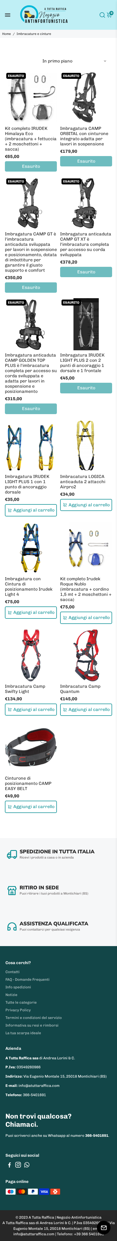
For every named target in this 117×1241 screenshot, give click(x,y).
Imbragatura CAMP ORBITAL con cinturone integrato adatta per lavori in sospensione (84, 136)
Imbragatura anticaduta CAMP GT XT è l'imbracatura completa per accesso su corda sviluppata (85, 244)
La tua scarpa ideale (23, 1033)
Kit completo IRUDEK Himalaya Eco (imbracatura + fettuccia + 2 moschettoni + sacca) (31, 139)
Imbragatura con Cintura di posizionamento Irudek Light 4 (29, 586)
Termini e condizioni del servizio (33, 1017)
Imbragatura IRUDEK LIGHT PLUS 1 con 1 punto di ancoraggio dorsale (27, 484)
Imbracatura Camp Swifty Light (25, 689)
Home (6, 34)
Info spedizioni (18, 987)
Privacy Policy (18, 1010)
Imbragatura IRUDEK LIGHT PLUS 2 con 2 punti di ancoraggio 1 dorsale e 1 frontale (82, 362)
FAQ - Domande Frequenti (27, 979)
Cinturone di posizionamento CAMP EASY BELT (28, 783)
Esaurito (31, 166)
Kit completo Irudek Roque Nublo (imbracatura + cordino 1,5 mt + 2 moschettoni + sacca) (86, 589)
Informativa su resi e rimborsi (32, 1025)
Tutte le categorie (21, 1002)
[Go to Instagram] (18, 1165)
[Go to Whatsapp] (27, 1165)
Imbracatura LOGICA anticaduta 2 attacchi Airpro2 (82, 481)
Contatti (12, 972)
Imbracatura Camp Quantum (80, 689)
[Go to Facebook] (10, 1165)
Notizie (11, 994)
